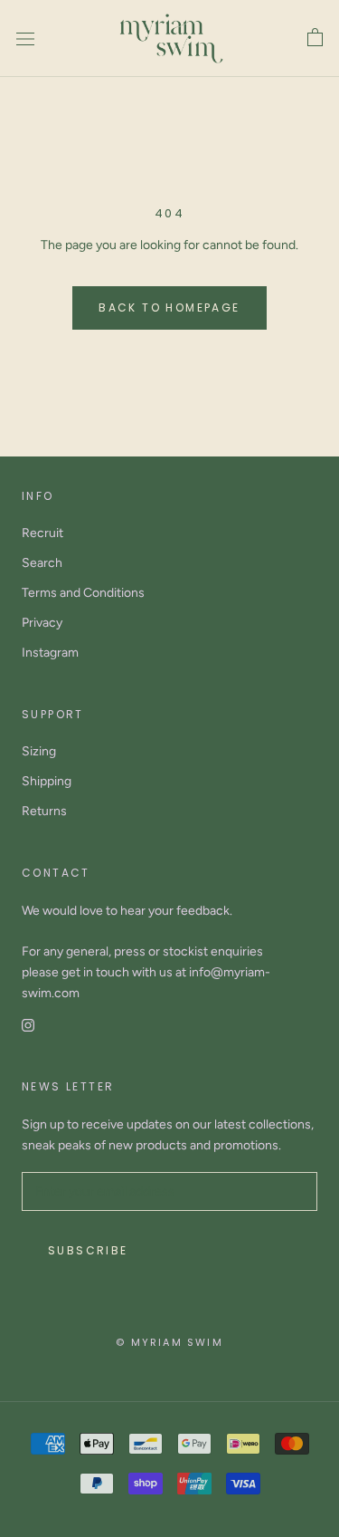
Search (42, 563)
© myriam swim (169, 1342)
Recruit (42, 533)
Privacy (42, 622)
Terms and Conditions (83, 592)
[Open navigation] (25, 38)
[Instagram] (28, 1023)
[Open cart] (315, 38)
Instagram (50, 652)
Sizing (39, 751)
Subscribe (88, 1250)
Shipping (46, 781)
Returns (44, 811)
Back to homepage (169, 307)
